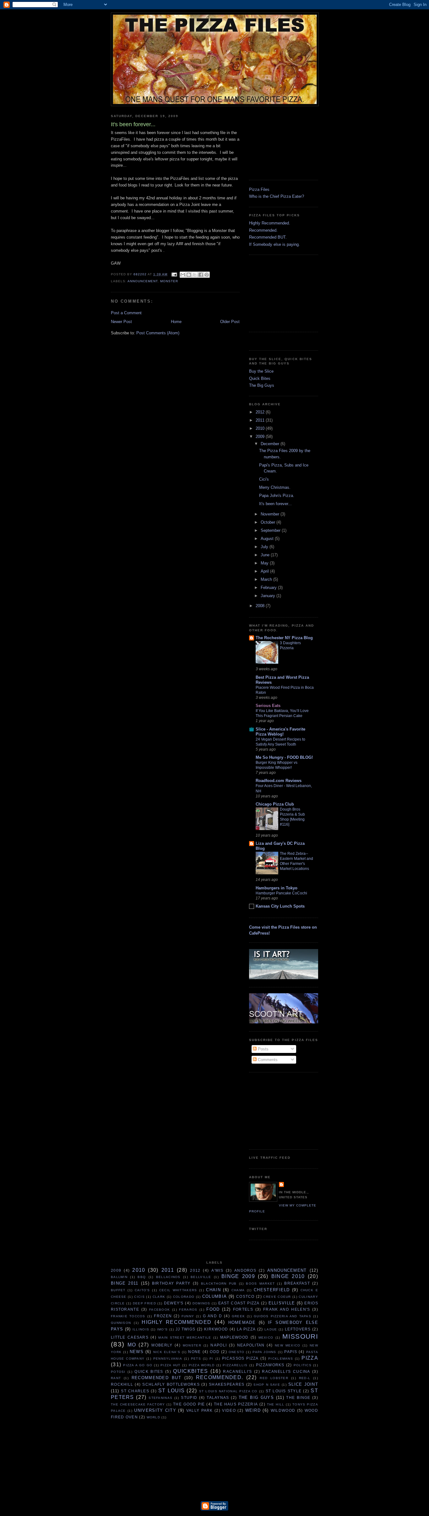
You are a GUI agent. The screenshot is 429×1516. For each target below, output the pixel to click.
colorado (183, 1296)
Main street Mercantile (184, 1337)
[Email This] (183, 275)
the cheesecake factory (138, 1404)
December (270, 443)
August (268, 538)
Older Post (230, 321)
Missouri (300, 1336)
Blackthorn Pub (219, 1283)
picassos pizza (240, 1358)
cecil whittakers (178, 1290)
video (229, 1410)
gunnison (121, 1322)
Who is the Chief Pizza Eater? (276, 196)
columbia (214, 1296)
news (137, 1351)
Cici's (264, 479)
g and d (212, 1316)
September (271, 530)
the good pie (189, 1404)
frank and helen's (286, 1309)
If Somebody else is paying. (274, 244)
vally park (199, 1410)
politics (303, 1365)
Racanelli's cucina (286, 1371)
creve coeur (277, 1296)
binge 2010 (288, 1276)
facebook (159, 1309)
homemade (242, 1322)
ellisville (282, 1303)
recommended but (156, 1377)
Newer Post (121, 321)
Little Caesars (130, 1337)
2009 (261, 436)
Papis (290, 1352)
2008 (261, 605)
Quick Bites (259, 378)
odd (215, 1352)
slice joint (303, 1384)
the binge (298, 1397)
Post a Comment (126, 312)
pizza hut (170, 1365)
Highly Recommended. (269, 223)
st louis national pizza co (228, 1391)
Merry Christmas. (275, 487)
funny (188, 1316)
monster (169, 281)
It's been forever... (275, 503)
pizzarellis (235, 1365)
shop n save (266, 1384)
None (194, 1352)
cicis (139, 1296)
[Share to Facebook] (201, 275)
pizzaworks (270, 1365)
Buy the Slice (261, 371)
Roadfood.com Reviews (278, 780)
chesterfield (272, 1289)
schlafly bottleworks (171, 1384)
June (266, 555)
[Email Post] (174, 274)
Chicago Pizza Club (275, 804)
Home (176, 321)
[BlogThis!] (189, 275)
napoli (218, 1345)
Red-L (305, 1378)
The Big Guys (261, 385)
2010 (261, 428)
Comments (267, 1059)
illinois (141, 1329)
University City (155, 1410)
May (265, 563)
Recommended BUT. (268, 237)
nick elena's (166, 1352)
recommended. (219, 1377)
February (269, 587)
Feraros (188, 1309)
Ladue (270, 1329)
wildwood (283, 1410)
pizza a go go (137, 1365)
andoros (245, 1270)
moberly (161, 1345)
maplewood (234, 1337)
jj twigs (185, 1329)
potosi (118, 1371)
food (213, 1309)
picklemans (280, 1358)
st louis (171, 1390)
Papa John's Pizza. (276, 495)
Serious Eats (268, 705)
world (153, 1417)
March (267, 579)
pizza (309, 1358)
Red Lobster (274, 1378)
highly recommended (176, 1322)
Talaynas (218, 1397)
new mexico (287, 1345)
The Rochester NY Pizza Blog (284, 637)
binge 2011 (124, 1283)
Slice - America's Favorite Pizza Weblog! (280, 731)
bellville (201, 1277)
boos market (260, 1283)
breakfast (297, 1283)
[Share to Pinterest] (207, 275)
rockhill (122, 1384)
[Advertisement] (280, 140)
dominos (201, 1303)
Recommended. (263, 230)
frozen (163, 1316)
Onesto (237, 1352)
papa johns (264, 1352)
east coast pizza (239, 1303)
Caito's (142, 1290)
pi (211, 1358)
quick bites (148, 1371)
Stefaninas (160, 1398)
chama (238, 1290)
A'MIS (217, 1270)
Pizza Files (259, 189)
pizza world (202, 1365)
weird (253, 1410)
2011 (261, 420)
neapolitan (251, 1345)
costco (245, 1296)
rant (116, 1378)
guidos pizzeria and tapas (282, 1316)
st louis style (284, 1391)
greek (238, 1316)
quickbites (190, 1371)
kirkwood (216, 1329)
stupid (189, 1397)
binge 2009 (238, 1276)
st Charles (135, 1391)
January (268, 595)
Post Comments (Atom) (157, 333)
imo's (162, 1329)
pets (196, 1358)
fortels (243, 1309)
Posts (263, 1049)
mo (132, 1344)
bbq (142, 1277)
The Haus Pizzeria (236, 1404)
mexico (266, 1337)
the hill (276, 1404)
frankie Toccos (128, 1316)
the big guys (256, 1397)
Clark (159, 1296)
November (270, 514)
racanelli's (237, 1371)
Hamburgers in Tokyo (276, 888)
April (265, 571)
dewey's (174, 1303)
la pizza (246, 1329)
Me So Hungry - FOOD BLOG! (284, 757)
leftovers (298, 1329)
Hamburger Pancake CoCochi (281, 893)
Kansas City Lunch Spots (280, 906)
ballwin (119, 1277)
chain (213, 1289)
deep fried (144, 1303)
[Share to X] (195, 275)
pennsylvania (167, 1358)
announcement (143, 281)
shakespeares (227, 1384)
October (268, 522)
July (265, 546)
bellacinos (168, 1277)
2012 (261, 412)
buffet (118, 1290)
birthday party (171, 1283)
